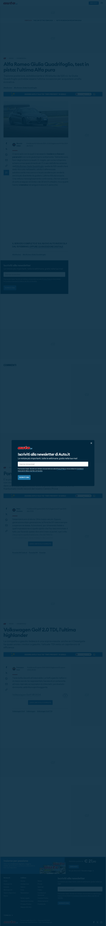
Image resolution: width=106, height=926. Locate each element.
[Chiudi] (91, 443)
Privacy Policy (61, 469)
